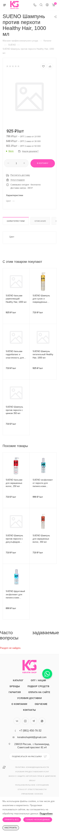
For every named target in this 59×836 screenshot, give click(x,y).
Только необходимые (37, 820)
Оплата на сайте (39, 692)
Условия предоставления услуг (32, 772)
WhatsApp (42, 721)
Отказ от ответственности (32, 789)
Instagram (25, 721)
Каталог (18, 680)
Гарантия (15, 692)
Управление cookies (32, 794)
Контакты (29, 710)
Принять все (12, 820)
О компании (19, 704)
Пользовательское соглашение (32, 785)
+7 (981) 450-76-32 (30, 730)
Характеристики (16, 221)
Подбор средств (38, 686)
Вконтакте (16, 721)
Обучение (41, 704)
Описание (40, 221)
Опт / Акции (38, 680)
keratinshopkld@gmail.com (32, 737)
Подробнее (46, 813)
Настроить (11, 828)
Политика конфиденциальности (32, 767)
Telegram (33, 721)
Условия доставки (29, 698)
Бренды (15, 686)
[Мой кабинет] (47, 5)
